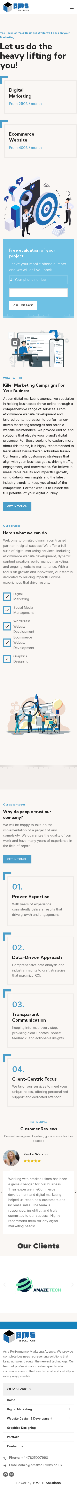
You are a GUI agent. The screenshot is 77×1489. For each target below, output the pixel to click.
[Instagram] (11, 1474)
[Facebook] (5, 1474)
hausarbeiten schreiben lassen (46, 451)
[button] (4, 1284)
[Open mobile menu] (72, 7)
